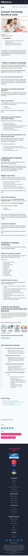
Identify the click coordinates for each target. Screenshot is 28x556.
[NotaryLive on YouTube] (11, 540)
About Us (14, 482)
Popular (13, 7)
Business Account (14, 519)
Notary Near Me (14, 509)
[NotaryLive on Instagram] (14, 540)
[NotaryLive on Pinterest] (18, 540)
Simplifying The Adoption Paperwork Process (13, 404)
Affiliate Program (14, 523)
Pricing (14, 507)
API (14, 525)
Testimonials (14, 489)
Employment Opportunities (14, 487)
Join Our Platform (14, 498)
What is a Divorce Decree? (9, 403)
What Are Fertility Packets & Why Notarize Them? (14, 402)
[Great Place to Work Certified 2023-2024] (14, 464)
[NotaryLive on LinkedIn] (21, 540)
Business (21, 7)
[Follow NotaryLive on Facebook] (7, 540)
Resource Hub (14, 511)
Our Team (14, 484)
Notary (25, 7)
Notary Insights (14, 502)
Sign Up (14, 480)
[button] (25, 2)
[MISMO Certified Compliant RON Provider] (14, 456)
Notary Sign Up (14, 496)
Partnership (14, 521)
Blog (14, 514)
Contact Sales (14, 529)
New (17, 7)
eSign (14, 527)
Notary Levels (14, 500)
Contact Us (14, 536)
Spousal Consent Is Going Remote (11, 401)
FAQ (14, 534)
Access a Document (14, 491)
